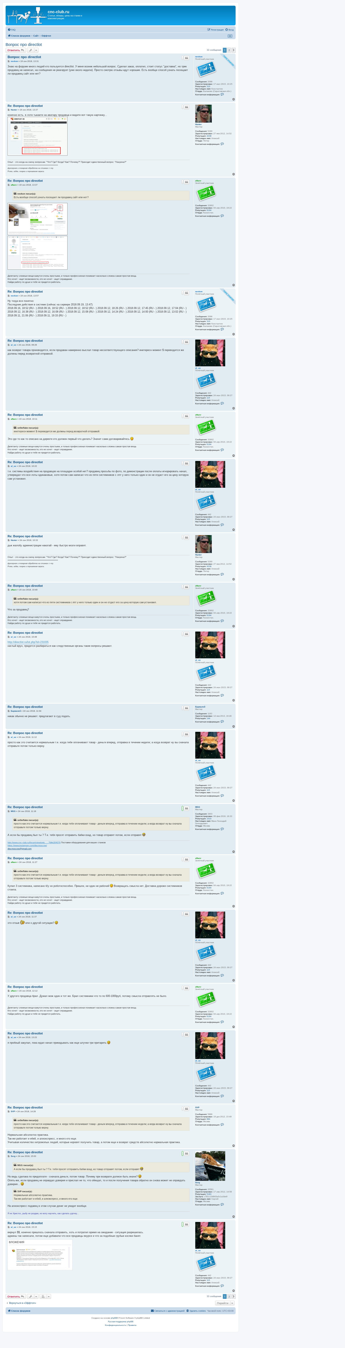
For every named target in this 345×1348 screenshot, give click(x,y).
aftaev (198, 181)
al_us (198, 368)
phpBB (114, 1318)
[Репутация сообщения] (182, 58)
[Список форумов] (27, 15)
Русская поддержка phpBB (120, 1321)
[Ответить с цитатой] (186, 58)
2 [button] (229, 50)
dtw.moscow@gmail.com (20, 848)
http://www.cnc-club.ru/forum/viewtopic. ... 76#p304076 (34, 842)
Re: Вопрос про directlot (25, 105)
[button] (234, 50)
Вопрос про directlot (24, 44)
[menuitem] (12, 29)
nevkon (198, 57)
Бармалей (200, 707)
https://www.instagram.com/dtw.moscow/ (27, 845)
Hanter (198, 124)
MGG (197, 807)
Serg (197, 1182)
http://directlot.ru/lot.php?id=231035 (28, 642)
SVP (197, 1107)
